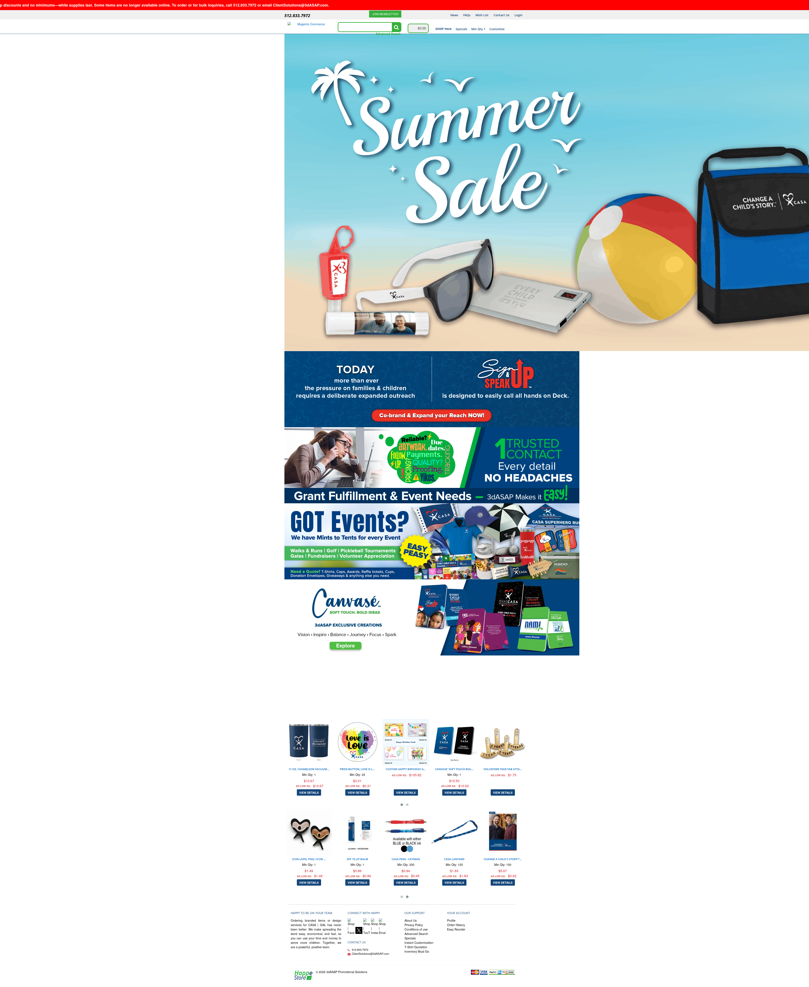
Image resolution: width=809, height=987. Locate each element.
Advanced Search (388, 34)
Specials (461, 29)
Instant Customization (418, 942)
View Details (310, 793)
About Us (410, 920)
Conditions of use (416, 929)
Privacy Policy (413, 925)
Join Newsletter (385, 14)
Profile (451, 920)
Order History (456, 925)
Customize (497, 29)
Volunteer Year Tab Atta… (455, 769)
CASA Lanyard (468, 859)
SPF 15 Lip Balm (371, 859)
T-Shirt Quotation (415, 947)
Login (518, 15)
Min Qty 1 (478, 29)
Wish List (482, 15)
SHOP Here (443, 29)
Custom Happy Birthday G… (359, 769)
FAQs (466, 15)
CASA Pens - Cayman (420, 859)
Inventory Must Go (416, 951)
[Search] (396, 27)
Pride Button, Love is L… (310, 769)
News (454, 15)
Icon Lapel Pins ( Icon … (323, 859)
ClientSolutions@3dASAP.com (370, 954)
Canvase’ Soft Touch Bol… (407, 769)
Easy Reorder (456, 929)
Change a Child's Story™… (517, 859)
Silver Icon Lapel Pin (504, 722)
